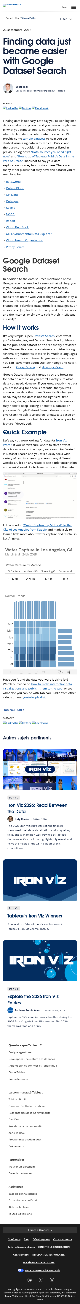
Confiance (14, 1239)
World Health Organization (24, 240)
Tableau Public (28, 18)
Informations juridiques (21, 1246)
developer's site (52, 367)
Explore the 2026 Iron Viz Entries (33, 1000)
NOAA (10, 214)
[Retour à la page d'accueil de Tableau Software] (16, 4)
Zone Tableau (17, 1133)
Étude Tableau (17, 1072)
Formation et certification (24, 1200)
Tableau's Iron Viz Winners (34, 916)
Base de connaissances (23, 1193)
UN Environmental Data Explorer (29, 234)
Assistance (16, 1187)
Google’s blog (25, 367)
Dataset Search (44, 336)
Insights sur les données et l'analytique (33, 1065)
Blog (17, 18)
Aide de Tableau (19, 1207)
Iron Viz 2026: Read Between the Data (37, 808)
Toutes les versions (20, 1213)
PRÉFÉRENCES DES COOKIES (39, 1262)
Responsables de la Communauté (29, 1112)
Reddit (10, 221)
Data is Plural (15, 188)
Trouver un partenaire (22, 1166)
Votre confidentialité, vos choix (42, 1270)
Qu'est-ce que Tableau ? (25, 1045)
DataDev (14, 1119)
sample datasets (34, 139)
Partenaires (16, 1160)
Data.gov (12, 201)
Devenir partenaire (20, 1173)
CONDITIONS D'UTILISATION (54, 1246)
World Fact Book (17, 227)
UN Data (12, 195)
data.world (13, 182)
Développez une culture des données (32, 1059)
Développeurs (41, 1239)
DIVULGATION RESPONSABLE (48, 1254)
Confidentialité (21, 1254)
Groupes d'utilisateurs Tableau (27, 1106)
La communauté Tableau (26, 1092)
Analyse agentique (20, 1052)
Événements (16, 1146)
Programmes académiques (25, 1139)
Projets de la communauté (25, 1126)
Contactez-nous (18, 1079)
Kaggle (10, 208)
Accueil (9, 18)
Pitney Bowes (15, 247)
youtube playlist (34, 697)
